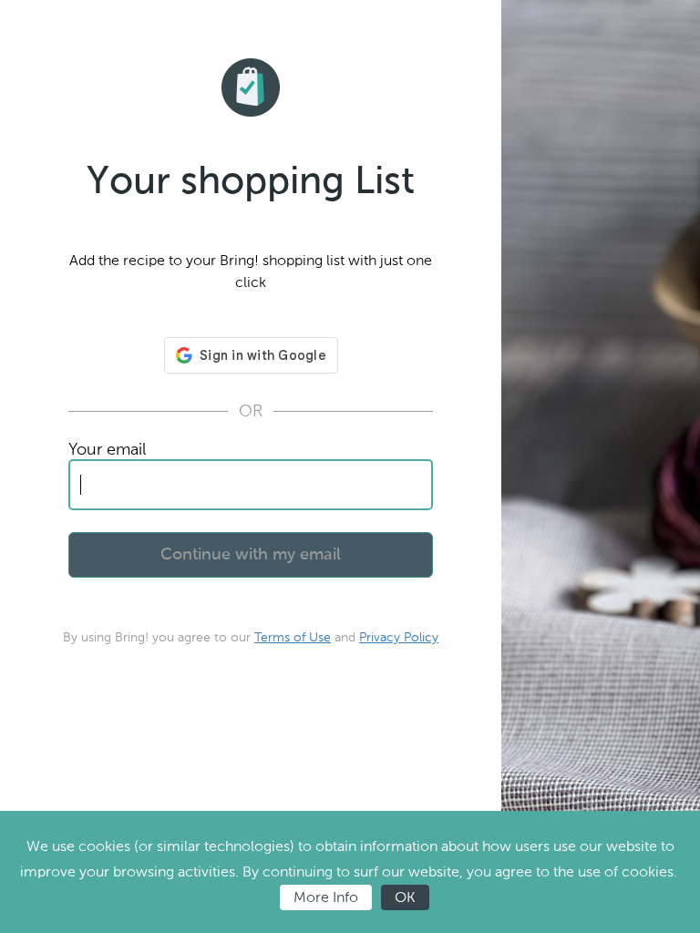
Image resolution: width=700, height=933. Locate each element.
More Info (325, 897)
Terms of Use (292, 637)
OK (405, 897)
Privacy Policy (398, 637)
